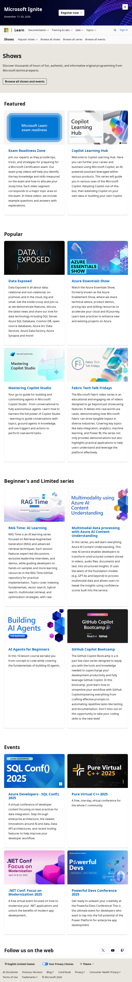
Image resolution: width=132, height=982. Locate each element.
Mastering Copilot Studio (29, 388)
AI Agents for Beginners (28, 649)
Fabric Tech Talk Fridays (92, 388)
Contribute (64, 972)
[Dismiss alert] (125, 7)
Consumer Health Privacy (104, 972)
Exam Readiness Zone (26, 151)
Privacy (79, 972)
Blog (49, 972)
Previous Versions (32, 972)
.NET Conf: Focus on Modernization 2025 (25, 892)
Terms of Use (10, 977)
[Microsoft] (6, 30)
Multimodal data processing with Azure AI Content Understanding (96, 532)
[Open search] (115, 30)
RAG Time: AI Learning (27, 528)
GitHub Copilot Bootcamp (93, 649)
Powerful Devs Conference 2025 (94, 892)
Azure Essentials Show (90, 281)
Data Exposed (20, 281)
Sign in (124, 30)
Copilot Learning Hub (90, 151)
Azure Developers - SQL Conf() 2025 (33, 796)
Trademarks (28, 977)
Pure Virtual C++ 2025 (90, 794)
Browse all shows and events (25, 81)
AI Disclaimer (10, 972)
